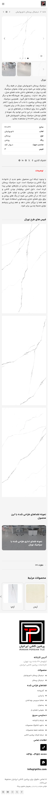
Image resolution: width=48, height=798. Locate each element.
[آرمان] (35, 593)
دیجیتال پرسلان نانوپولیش (27, 12)
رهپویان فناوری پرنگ (24, 786)
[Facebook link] (32, 160)
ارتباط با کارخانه (38, 720)
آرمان (35, 607)
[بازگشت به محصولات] (6, 12)
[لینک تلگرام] (19, 160)
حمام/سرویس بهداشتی (34, 700)
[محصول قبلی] (9, 12)
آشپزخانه (40, 690)
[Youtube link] (8, 792)
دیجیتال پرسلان (38, 680)
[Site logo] (43, 4)
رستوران (41, 705)
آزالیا (12, 607)
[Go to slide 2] (25, 58)
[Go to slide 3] (22, 58)
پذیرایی (41, 695)
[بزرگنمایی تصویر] (41, 56)
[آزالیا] (12, 593)
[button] (43, 38)
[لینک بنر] (24, 537)
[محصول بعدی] (3, 12)
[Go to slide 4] (20, 58)
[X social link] (29, 160)
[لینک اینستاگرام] (12, 792)
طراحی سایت (43, 786)
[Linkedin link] (22, 160)
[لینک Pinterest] (26, 160)
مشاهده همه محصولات (35, 730)
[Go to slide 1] (28, 58)
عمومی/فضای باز (37, 710)
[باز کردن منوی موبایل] (3, 3)
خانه (44, 12)
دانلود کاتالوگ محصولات (34, 725)
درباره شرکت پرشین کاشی (34, 735)
